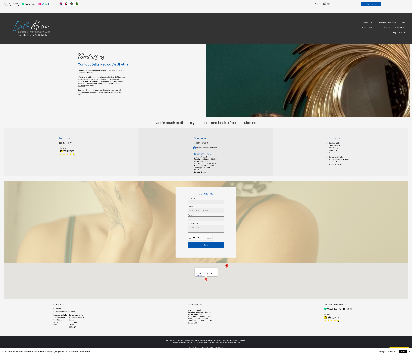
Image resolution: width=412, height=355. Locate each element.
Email (190, 207)
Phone (190, 215)
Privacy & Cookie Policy (205, 347)
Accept (402, 351)
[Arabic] (66, 3)
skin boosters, (111, 81)
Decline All (391, 351)
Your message (193, 223)
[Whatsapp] (46, 4)
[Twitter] (43, 4)
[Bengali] (71, 3)
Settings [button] (382, 351)
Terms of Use (193, 347)
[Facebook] (49, 4)
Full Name (191, 198)
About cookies (85, 351)
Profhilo (101, 83)
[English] (60, 3)
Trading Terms (218, 347)
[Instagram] (40, 4)
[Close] (409, 351)
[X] (68, 143)
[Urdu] (76, 3)
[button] (328, 4)
